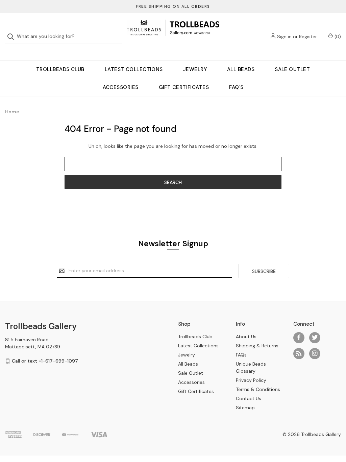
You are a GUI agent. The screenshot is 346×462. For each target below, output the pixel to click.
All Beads (240, 69)
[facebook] (299, 337)
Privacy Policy (251, 380)
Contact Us (248, 398)
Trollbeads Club (60, 69)
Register (308, 36)
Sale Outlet (292, 69)
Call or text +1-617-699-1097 (45, 361)
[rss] (299, 353)
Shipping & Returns (257, 346)
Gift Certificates (184, 87)
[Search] (12, 36)
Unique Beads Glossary (251, 367)
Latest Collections (134, 69)
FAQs (241, 355)
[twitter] (315, 337)
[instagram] (315, 353)
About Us (246, 336)
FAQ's (236, 87)
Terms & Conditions (258, 389)
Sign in (284, 36)
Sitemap (245, 408)
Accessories (121, 87)
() (337, 36)
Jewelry (195, 69)
